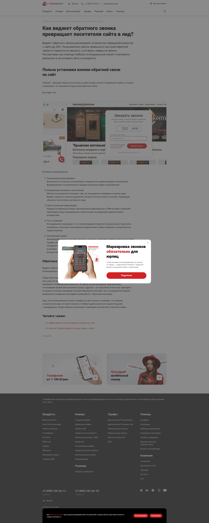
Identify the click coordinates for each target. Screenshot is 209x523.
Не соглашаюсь (140, 516)
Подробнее (126, 275)
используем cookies (57, 515)
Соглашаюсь (156, 516)
